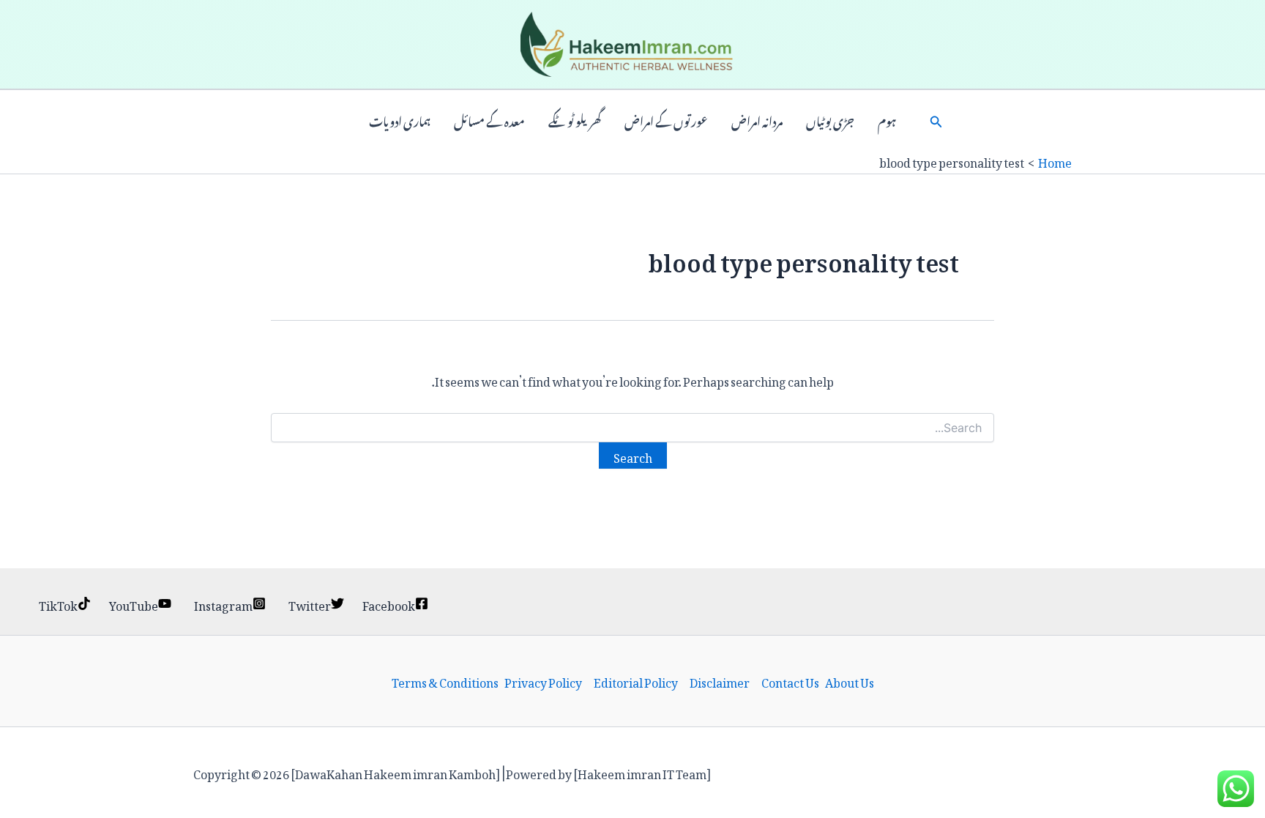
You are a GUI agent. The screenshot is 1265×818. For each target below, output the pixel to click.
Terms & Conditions (445, 681)
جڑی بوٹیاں (830, 120)
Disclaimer (720, 681)
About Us (849, 681)
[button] (936, 120)
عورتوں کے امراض (666, 120)
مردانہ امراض (757, 120)
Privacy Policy (543, 681)
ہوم (887, 120)
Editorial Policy (636, 681)
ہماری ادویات (399, 120)
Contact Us (790, 681)
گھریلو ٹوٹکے (574, 120)
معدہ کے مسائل (489, 120)
